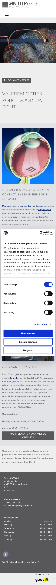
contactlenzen (39, 206)
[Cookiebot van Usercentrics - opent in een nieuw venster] (40, 233)
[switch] (48, 293)
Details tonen (40, 324)
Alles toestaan (28, 333)
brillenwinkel (13, 378)
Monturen (6, 206)
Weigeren (28, 350)
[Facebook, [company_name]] (5, 554)
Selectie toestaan (28, 341)
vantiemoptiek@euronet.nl (20, 505)
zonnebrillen (26, 206)
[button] (16, 80)
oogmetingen (44, 209)
